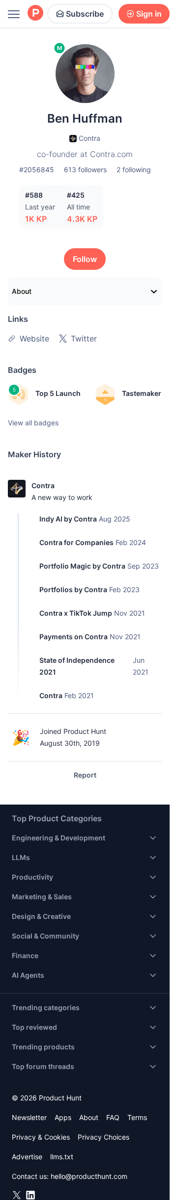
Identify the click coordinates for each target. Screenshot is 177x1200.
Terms (137, 1117)
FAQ (112, 1117)
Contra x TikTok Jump (75, 613)
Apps (63, 1117)
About (21, 291)
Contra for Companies (76, 542)
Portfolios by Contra (73, 589)
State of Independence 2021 (77, 666)
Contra (43, 485)
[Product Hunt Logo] (35, 13)
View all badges (33, 422)
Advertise (27, 1156)
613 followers (85, 169)
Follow (85, 259)
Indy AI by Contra (68, 519)
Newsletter (29, 1117)
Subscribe (85, 14)
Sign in (149, 14)
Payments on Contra (73, 636)
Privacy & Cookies (41, 1137)
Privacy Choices (103, 1137)
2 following (134, 169)
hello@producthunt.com (89, 1176)
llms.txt (61, 1156)
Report (85, 775)
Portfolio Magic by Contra (82, 566)
